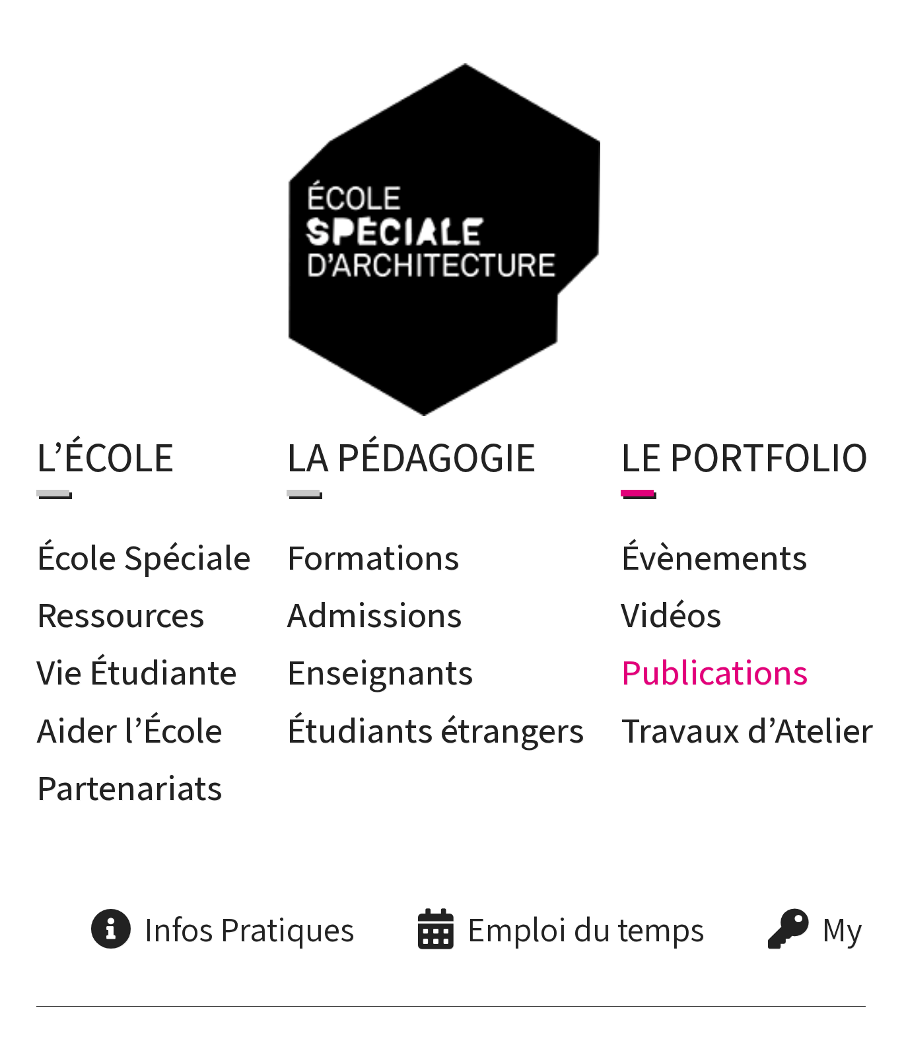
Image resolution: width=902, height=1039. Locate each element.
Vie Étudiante (136, 667)
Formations (373, 552)
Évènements (714, 552)
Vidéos (671, 610)
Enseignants (380, 667)
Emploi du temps (586, 924)
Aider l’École (129, 725)
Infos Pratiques (249, 924)
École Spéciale (143, 552)
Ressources (120, 610)
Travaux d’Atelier (747, 725)
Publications (714, 667)
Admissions (374, 610)
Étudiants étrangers (435, 725)
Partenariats (129, 783)
